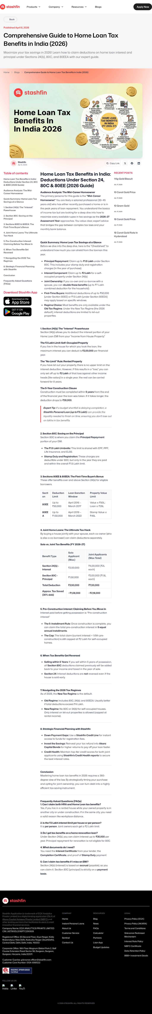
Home (7, 72)
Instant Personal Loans (73, 923)
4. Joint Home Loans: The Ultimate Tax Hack (21, 234)
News (96, 923)
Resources (77, 6)
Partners (97, 937)
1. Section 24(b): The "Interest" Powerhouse (18, 209)
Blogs (98, 6)
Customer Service (70, 933)
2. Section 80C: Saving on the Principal (18, 217)
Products (32, 6)
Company (54, 6)
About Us (66, 928)
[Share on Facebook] (131, 163)
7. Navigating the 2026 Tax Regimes (17, 259)
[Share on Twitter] (125, 163)
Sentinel (66, 937)
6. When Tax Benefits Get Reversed (16, 251)
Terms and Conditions (134, 928)
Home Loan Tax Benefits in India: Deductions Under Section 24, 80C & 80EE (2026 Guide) (21, 182)
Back (12, 19)
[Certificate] (17, 971)
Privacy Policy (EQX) (134, 918)
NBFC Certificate (132, 946)
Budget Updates (101, 947)
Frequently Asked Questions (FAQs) (18, 282)
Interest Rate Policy (133, 941)
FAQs (96, 928)
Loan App (98, 942)
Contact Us (67, 942)
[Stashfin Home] (10, 6)
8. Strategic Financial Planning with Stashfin (19, 268)
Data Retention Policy (134, 950)
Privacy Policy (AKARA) (135, 923)
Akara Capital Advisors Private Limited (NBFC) (25, 919)
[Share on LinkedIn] (138, 163)
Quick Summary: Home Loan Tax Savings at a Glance (20, 200)
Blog (95, 918)
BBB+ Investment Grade (136, 955)
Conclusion (9, 275)
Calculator (98, 933)
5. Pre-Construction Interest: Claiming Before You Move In (18, 242)
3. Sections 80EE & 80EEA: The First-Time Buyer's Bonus (19, 226)
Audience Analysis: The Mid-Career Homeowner (18, 192)
